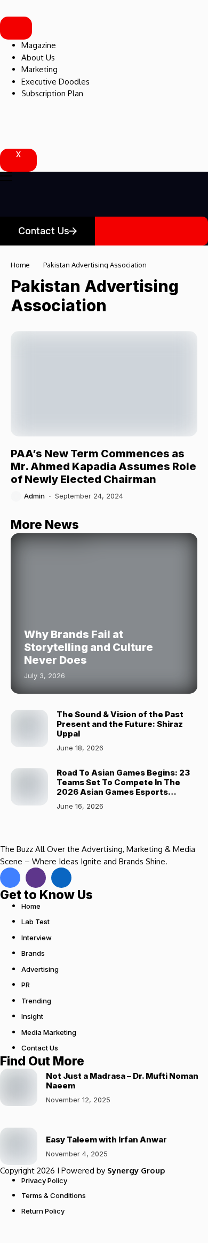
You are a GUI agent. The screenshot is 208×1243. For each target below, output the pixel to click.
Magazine (38, 45)
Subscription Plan (52, 93)
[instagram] (36, 878)
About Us (38, 57)
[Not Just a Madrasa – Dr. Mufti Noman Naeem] (18, 1087)
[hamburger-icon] (16, 28)
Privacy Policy (44, 1180)
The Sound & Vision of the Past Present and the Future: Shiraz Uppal (120, 724)
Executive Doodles (55, 81)
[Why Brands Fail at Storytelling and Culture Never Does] (104, 613)
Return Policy (43, 1211)
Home (20, 264)
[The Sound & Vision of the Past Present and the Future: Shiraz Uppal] (29, 728)
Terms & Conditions (53, 1195)
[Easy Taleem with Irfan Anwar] (18, 1146)
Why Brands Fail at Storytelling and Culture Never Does (88, 647)
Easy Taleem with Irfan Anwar (106, 1139)
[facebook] (10, 878)
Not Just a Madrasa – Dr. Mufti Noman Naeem (122, 1081)
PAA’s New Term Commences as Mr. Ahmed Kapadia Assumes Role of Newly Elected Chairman (103, 466)
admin (34, 496)
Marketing (39, 69)
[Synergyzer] (29, 8)
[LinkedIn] (61, 878)
